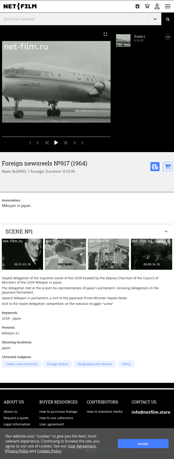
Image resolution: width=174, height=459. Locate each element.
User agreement (51, 424)
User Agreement (82, 446)
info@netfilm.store (151, 412)
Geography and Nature (94, 364)
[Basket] (147, 6)
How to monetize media (105, 411)
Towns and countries (21, 364)
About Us (10, 411)
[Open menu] (167, 6)
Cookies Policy (49, 451)
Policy (126, 364)
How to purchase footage (58, 411)
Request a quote (16, 418)
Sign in (157, 6)
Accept (143, 444)
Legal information (17, 424)
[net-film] (22, 6)
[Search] (167, 19)
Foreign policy (57, 364)
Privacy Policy (17, 451)
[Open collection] (137, 6)
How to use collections (56, 418)
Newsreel (156, 19)
